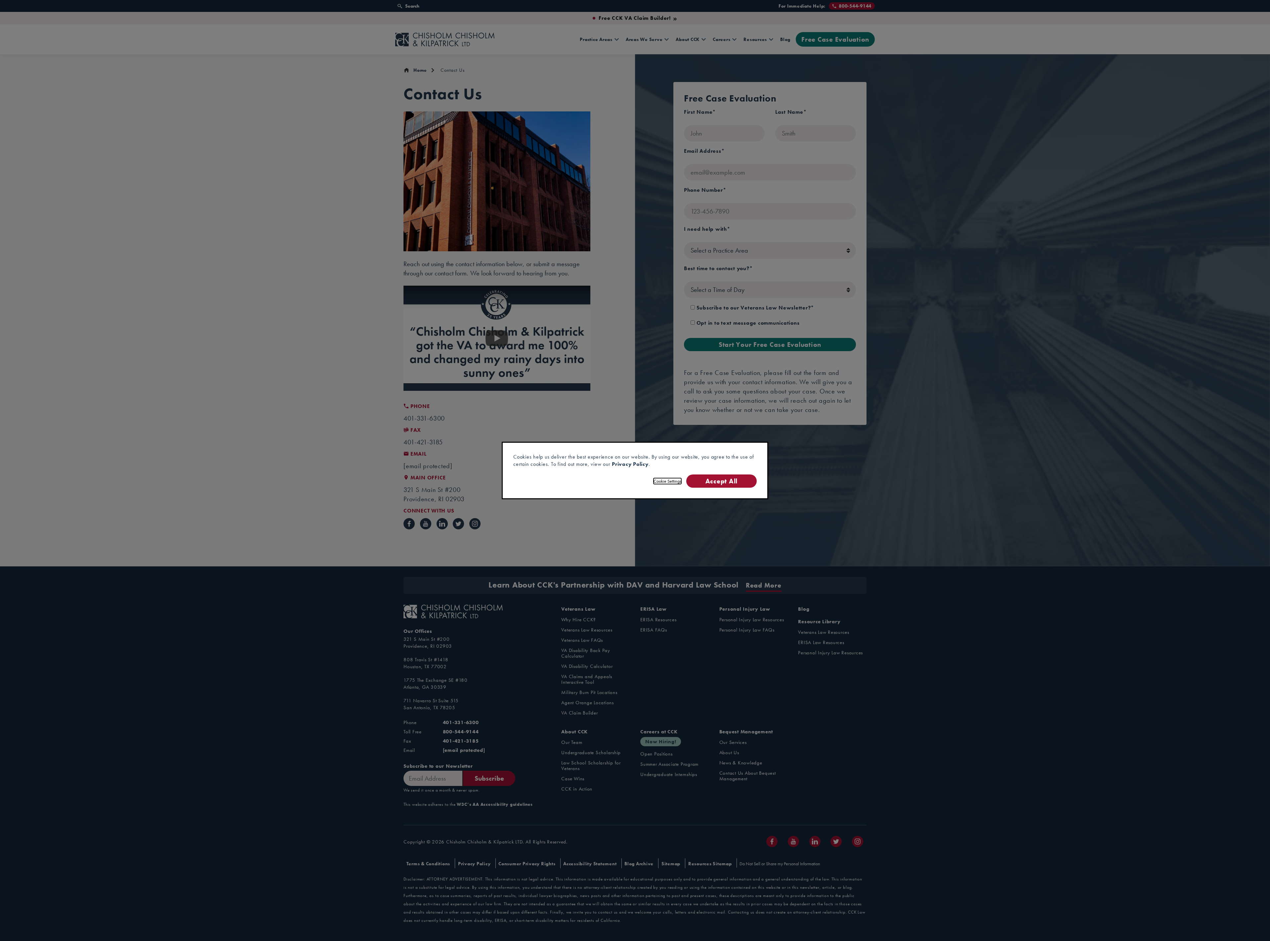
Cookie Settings (667, 481)
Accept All (721, 480)
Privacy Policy (630, 464)
